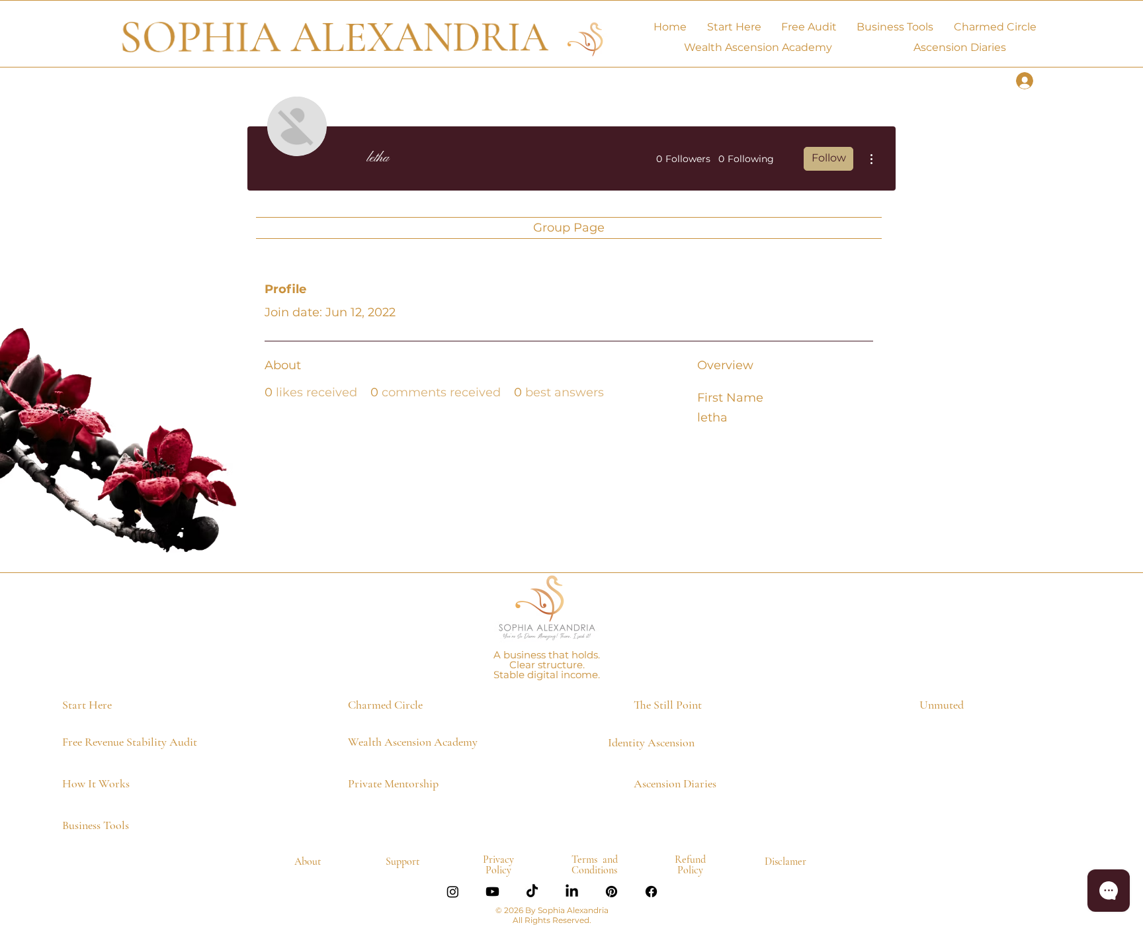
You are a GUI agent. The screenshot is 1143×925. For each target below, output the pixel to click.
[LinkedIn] (571, 891)
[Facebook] (651, 891)
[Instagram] (452, 891)
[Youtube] (492, 891)
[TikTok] (532, 891)
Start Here (87, 704)
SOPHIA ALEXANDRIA (333, 37)
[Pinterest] (611, 891)
